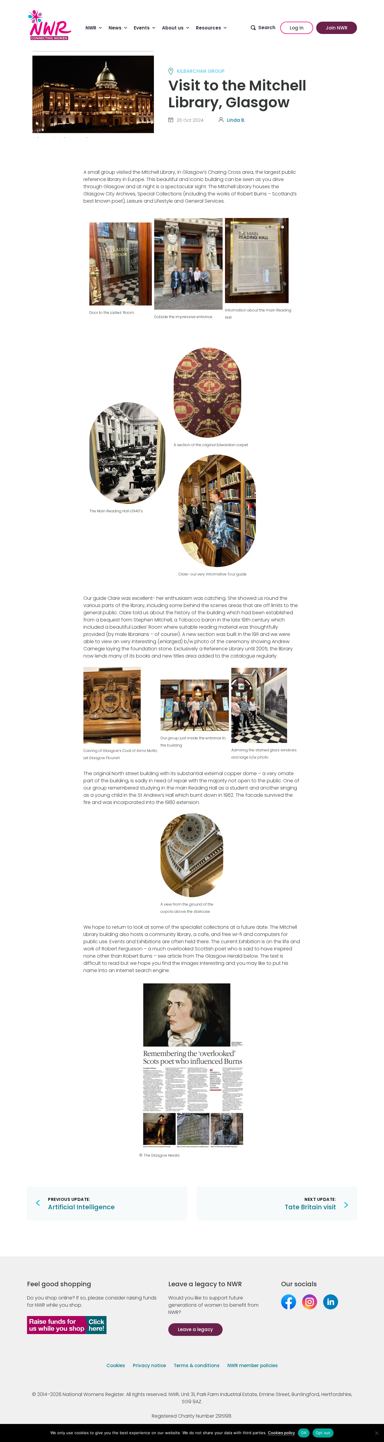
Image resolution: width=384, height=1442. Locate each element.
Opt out (323, 1432)
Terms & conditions (197, 1365)
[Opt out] (377, 1433)
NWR (91, 28)
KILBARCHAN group (200, 71)
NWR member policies (252, 1365)
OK (304, 1432)
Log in (297, 28)
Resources (208, 28)
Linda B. (236, 120)
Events (142, 28)
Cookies (115, 1365)
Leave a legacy (195, 1329)
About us (173, 28)
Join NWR (336, 28)
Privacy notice (149, 1365)
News (115, 28)
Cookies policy (281, 1432)
